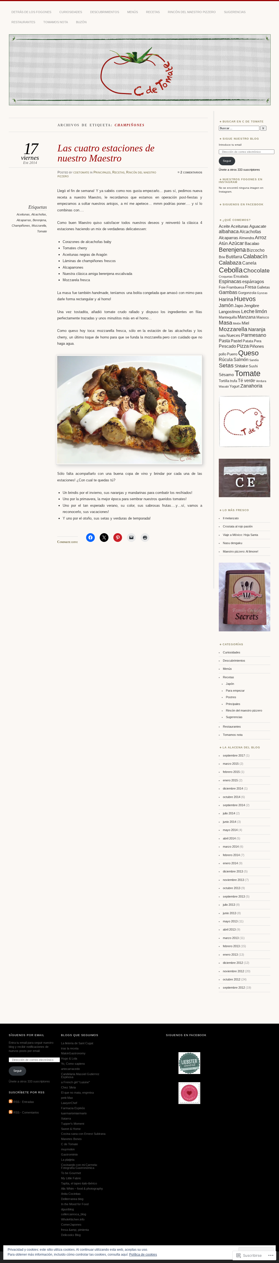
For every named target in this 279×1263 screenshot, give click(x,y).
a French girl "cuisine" (75, 1082)
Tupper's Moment (72, 1123)
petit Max (67, 1097)
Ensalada (240, 276)
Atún (223, 243)
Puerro (232, 354)
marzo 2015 (231, 763)
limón (261, 311)
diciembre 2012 (233, 962)
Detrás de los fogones (31, 12)
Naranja (256, 329)
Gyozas (262, 293)
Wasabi (224, 386)
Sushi (253, 366)
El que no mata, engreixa (77, 1092)
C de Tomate (69, 1144)
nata (222, 336)
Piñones (257, 346)
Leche (247, 311)
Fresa (250, 286)
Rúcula (226, 359)
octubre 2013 (231, 888)
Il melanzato (231, 518)
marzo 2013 (231, 938)
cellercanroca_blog (73, 1214)
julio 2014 (229, 813)
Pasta (224, 340)
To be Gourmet (71, 1173)
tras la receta (69, 1048)
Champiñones (21, 225)
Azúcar (236, 243)
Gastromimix (69, 1154)
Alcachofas (38, 214)
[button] (129, 410)
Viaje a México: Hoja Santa (240, 534)
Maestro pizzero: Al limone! (240, 551)
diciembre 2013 (233, 871)
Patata (248, 341)
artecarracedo (70, 1068)
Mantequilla (228, 317)
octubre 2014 (231, 797)
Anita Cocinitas (71, 1193)
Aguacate (257, 226)
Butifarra (234, 256)
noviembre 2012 (233, 971)
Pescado (227, 346)
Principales (102, 172)
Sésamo (226, 375)
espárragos (253, 281)
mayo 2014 (230, 830)
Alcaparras (24, 220)
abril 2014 (229, 838)
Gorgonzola (247, 293)
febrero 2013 (231, 946)
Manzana (247, 316)
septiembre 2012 (234, 987)
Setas (226, 365)
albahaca (229, 231)
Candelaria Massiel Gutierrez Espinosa (80, 1075)
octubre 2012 (231, 979)
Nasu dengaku (232, 543)
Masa (225, 323)
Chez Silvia (68, 1087)
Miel (245, 323)
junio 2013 (229, 913)
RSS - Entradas (23, 1102)
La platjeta (67, 1159)
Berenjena (39, 220)
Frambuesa (235, 287)
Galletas (263, 287)
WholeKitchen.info (72, 1219)
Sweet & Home (71, 1128)
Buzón (81, 22)
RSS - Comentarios (26, 1112)
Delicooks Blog (71, 1235)
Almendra (246, 238)
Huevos (245, 298)
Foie (222, 287)
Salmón (240, 359)
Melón (237, 323)
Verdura (261, 381)
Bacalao (252, 243)
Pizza (243, 346)
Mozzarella (39, 225)
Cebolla (230, 270)
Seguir (227, 160)
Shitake (241, 366)
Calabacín (255, 256)
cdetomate (81, 172)
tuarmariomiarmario (74, 1113)
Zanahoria (251, 386)
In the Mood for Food (75, 1204)
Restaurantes (23, 22)
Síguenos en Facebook (243, 204)
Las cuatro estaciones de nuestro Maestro (105, 152)
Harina (226, 299)
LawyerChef (69, 1103)
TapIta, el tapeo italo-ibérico (79, 1183)
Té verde (246, 380)
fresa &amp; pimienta (75, 1229)
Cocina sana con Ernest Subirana (83, 1133)
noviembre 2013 (233, 879)
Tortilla (224, 381)
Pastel (236, 341)
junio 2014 (229, 821)
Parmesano (253, 335)
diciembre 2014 (233, 788)
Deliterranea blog (72, 1199)
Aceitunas (23, 214)
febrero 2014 (231, 855)
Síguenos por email (26, 1035)
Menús (132, 12)
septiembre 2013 (234, 896)
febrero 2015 (231, 771)
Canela (249, 262)
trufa (233, 381)
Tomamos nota (55, 22)
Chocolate (256, 270)
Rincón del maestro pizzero (192, 12)
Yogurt (234, 386)
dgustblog (67, 1209)
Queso (248, 353)
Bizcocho (256, 250)
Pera (257, 341)
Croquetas (226, 276)
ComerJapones (71, 1224)
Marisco (262, 317)
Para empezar (235, 690)
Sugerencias (234, 12)
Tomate (42, 231)
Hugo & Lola (69, 1058)
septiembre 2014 (234, 805)
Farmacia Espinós (73, 1108)
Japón (230, 683)
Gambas (228, 292)
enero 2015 (230, 780)
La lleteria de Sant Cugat (77, 1043)
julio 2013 (229, 904)
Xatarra (66, 1118)
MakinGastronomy (73, 1053)
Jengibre (251, 306)
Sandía (254, 360)
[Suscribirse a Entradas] (11, 1102)
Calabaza (230, 263)
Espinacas (230, 281)
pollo (222, 354)
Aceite (224, 226)
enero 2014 (230, 863)
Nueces (233, 335)
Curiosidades (70, 12)
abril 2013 (229, 929)
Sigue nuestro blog (241, 138)
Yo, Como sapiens (73, 1063)
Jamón (226, 305)
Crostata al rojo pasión (238, 526)
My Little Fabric (71, 1178)
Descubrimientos (104, 12)
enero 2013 (230, 954)
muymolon (68, 1149)
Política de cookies (143, 1254)
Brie (222, 257)
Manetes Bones (71, 1139)
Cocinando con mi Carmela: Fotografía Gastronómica (79, 1166)
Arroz (260, 237)
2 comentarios (191, 172)
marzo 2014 (231, 846)
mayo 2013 (230, 921)
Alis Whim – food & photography (82, 1188)
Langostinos (229, 312)
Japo (238, 306)
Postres (231, 697)
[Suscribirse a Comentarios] (11, 1112)
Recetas (153, 12)
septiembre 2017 (234, 755)
